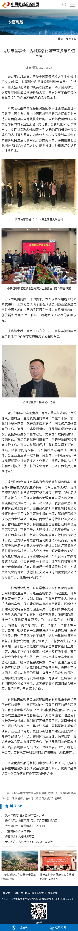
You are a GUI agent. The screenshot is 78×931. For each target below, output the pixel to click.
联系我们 (41, 893)
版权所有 (52, 893)
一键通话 (22, 927)
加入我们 (7, 893)
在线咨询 (60, 927)
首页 (60, 39)
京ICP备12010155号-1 (62, 899)
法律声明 (18, 893)
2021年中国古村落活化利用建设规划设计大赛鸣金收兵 (44, 793)
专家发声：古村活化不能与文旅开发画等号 (37, 798)
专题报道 (71, 39)
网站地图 (29, 893)
